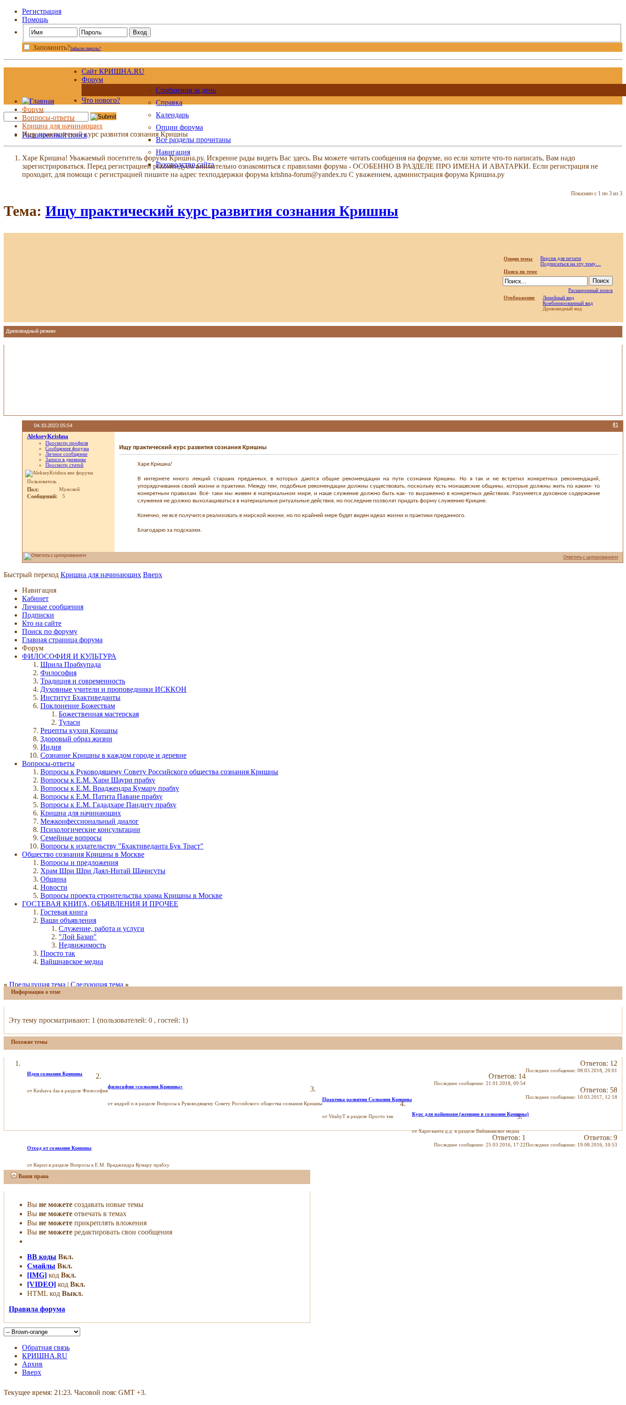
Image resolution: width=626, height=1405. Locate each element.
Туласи (69, 722)
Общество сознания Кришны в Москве (83, 854)
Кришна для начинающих (62, 126)
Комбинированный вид (568, 303)
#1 (615, 425)
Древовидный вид (562, 308)
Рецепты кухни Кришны (79, 730)
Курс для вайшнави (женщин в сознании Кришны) (470, 1114)
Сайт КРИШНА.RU (113, 71)
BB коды (41, 1257)
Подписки (38, 615)
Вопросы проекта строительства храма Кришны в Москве (131, 895)
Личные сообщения (52, 607)
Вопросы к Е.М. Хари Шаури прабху (97, 780)
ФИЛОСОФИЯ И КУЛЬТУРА (69, 656)
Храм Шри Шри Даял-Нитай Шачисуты (102, 871)
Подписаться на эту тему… (570, 263)
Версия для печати (560, 258)
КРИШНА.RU (44, 1356)
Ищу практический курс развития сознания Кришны (221, 211)
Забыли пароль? (85, 48)
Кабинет (35, 598)
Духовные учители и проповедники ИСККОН (113, 689)
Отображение (519, 297)
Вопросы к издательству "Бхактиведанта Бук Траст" (121, 846)
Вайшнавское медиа (71, 961)
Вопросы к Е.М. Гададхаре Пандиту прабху (108, 805)
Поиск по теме (520, 271)
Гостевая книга (64, 912)
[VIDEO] (41, 1284)
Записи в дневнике (65, 459)
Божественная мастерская (99, 714)
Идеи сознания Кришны (54, 1073)
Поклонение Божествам (77, 706)
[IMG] (37, 1275)
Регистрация (41, 11)
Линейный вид (558, 297)
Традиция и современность (82, 681)
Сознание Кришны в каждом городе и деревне (113, 755)
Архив (32, 1364)
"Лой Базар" (78, 937)
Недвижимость (82, 945)
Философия (58, 673)
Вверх (152, 575)
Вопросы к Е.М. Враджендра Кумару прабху (109, 788)
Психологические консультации (90, 829)
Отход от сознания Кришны (59, 1148)
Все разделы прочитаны (193, 139)
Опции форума (179, 127)
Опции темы (518, 258)
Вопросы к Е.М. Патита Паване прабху (101, 796)
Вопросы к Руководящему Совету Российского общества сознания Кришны (159, 772)
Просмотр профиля (66, 443)
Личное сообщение (66, 454)
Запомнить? (50, 47)
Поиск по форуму (49, 631)
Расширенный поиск (590, 290)
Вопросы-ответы (48, 117)
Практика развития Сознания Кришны (367, 1099)
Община (53, 879)
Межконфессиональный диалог (89, 821)
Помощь (35, 19)
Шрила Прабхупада (70, 664)
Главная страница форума (62, 640)
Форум (92, 79)
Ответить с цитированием (590, 557)
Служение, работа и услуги (101, 928)
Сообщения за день (186, 90)
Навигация (173, 152)
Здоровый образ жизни (76, 739)
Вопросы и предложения (79, 862)
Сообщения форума (67, 448)
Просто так (57, 953)
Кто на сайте (41, 623)
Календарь (172, 115)
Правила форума (37, 1309)
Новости (53, 887)
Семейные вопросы (71, 838)
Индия (50, 747)
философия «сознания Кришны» (145, 1086)
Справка (169, 102)
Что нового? (101, 100)
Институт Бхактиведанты (80, 697)
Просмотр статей (64, 465)
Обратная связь (46, 1347)
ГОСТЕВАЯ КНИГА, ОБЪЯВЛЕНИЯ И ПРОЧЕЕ (100, 904)
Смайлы (41, 1266)
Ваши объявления (68, 920)
